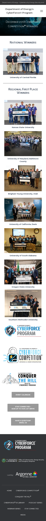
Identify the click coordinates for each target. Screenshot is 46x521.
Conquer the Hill (23, 497)
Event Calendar (23, 395)
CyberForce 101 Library (14, 503)
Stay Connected (32, 509)
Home (9, 491)
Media (23, 515)
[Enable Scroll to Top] (41, 516)
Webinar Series (13, 509)
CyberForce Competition (27, 491)
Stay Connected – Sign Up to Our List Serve (23, 408)
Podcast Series (35, 503)
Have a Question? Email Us (23, 422)
